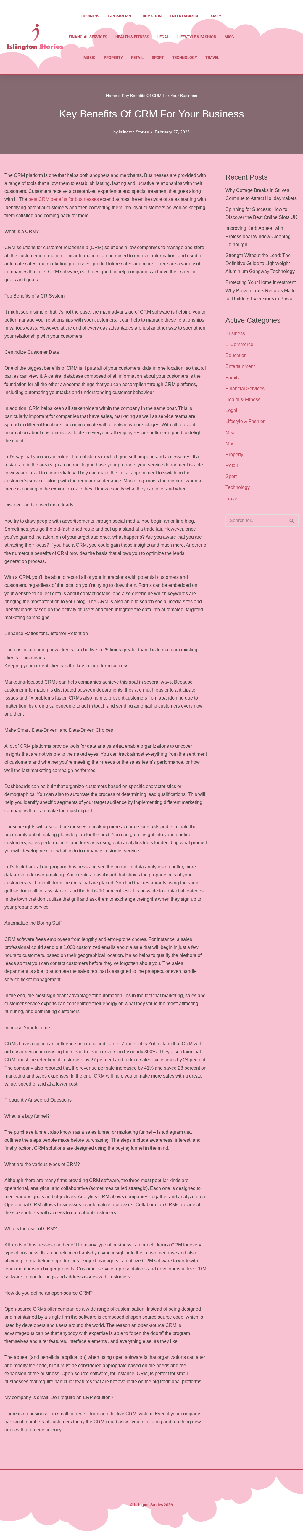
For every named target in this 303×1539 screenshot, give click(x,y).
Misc (229, 37)
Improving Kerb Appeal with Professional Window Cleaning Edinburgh (258, 236)
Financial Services (88, 37)
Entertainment (185, 16)
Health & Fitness (132, 37)
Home (111, 95)
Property (113, 57)
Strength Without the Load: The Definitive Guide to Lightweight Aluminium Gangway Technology (260, 263)
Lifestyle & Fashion (196, 37)
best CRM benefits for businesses (63, 199)
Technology (184, 57)
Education (151, 16)
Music (89, 57)
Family (215, 16)
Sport (158, 57)
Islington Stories (134, 132)
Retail (137, 57)
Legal (163, 37)
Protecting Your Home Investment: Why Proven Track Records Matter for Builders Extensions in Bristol (261, 290)
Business (90, 16)
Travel (212, 57)
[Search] (292, 520)
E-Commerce (120, 16)
